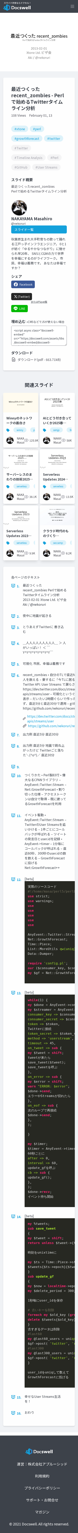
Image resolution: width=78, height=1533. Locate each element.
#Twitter (21, 148)
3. (18, 627)
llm (71, 430)
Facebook (25, 284)
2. (18, 616)
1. (18, 586)
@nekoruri (18, 223)
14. (19, 1216)
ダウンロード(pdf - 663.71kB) (39, 359)
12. (19, 879)
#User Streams (46, 167)
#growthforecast (26, 138)
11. (19, 815)
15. (19, 1397)
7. (18, 735)
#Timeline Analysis (28, 157)
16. (19, 1413)
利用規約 (42, 1475)
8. (18, 746)
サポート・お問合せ (42, 1499)
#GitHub (20, 167)
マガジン (42, 1511)
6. (18, 675)
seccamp (58, 542)
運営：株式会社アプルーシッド (42, 1463)
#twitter (53, 138)
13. (19, 993)
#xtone (19, 128)
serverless (22, 486)
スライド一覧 (24, 229)
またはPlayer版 (39, 301)
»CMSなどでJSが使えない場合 (45, 322)
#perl (37, 128)
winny (20, 430)
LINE (22, 309)
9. (18, 767)
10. (19, 775)
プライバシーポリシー (42, 1487)
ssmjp (56, 430)
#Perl (54, 157)
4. (18, 643)
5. (18, 664)
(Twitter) (24, 297)
